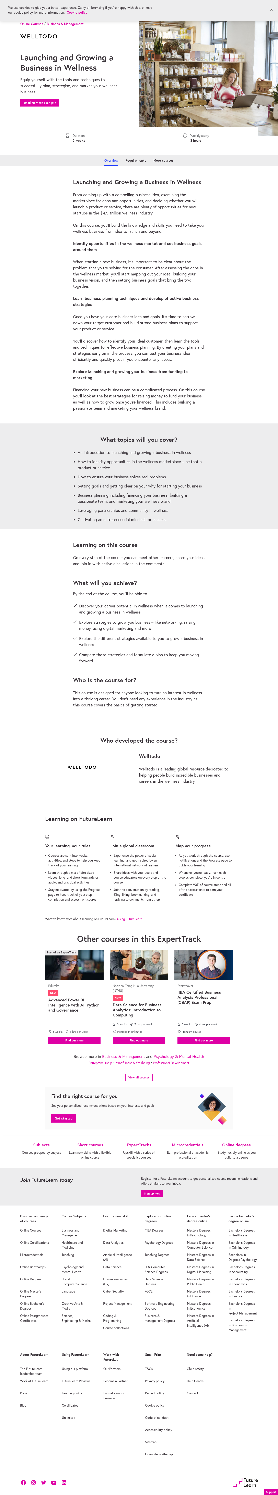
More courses (163, 160)
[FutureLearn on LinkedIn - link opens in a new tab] (64, 1483)
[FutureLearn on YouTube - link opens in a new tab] (54, 1483)
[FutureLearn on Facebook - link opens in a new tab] (23, 1483)
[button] (74, 1040)
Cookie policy (77, 12)
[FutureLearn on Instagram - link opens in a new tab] (33, 1483)
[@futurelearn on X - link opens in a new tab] (43, 1483)
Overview (111, 160)
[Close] (271, 9)
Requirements (136, 160)
